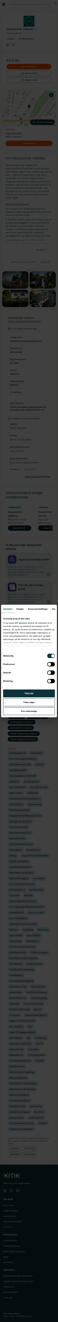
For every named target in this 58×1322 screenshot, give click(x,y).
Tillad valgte (29, 702)
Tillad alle (28, 693)
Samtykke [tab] (7, 609)
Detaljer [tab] (20, 609)
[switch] (51, 664)
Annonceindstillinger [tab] (38, 609)
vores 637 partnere (17, 623)
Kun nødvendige (29, 711)
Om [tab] (53, 609)
